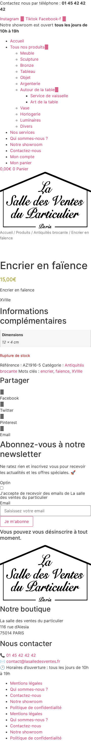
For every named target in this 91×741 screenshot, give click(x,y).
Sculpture (29, 59)
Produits (23, 232)
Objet (25, 77)
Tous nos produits (27, 47)
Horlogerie (30, 114)
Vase (24, 107)
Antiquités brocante (51, 232)
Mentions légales (26, 683)
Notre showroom (26, 144)
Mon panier (21, 162)
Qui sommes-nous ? (29, 138)
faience (63, 371)
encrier (46, 371)
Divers (26, 126)
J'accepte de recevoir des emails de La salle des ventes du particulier (42, 495)
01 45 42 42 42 (21, 655)
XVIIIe (77, 371)
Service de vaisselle (49, 95)
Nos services (22, 132)
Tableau (27, 71)
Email (5, 503)
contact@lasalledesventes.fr (33, 661)
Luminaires (30, 120)
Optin (5, 483)
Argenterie (30, 83)
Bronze (27, 65)
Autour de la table (37, 89)
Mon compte (22, 156)
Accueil (17, 40)
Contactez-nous (25, 150)
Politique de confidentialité (35, 707)
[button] (45, 395)
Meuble (27, 53)
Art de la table (44, 101)
